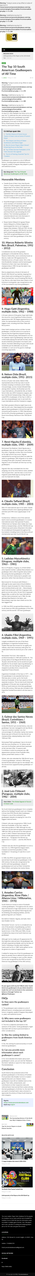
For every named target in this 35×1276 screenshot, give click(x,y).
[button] (4, 50)
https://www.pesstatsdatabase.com (16, 1102)
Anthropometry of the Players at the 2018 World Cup (15, 1195)
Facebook (5, 1258)
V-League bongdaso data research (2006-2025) (14, 1161)
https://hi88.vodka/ (7, 1266)
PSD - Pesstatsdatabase (22, 1274)
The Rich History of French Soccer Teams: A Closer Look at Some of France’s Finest (17, 136)
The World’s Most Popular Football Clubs (12, 1189)
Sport (3, 63)
